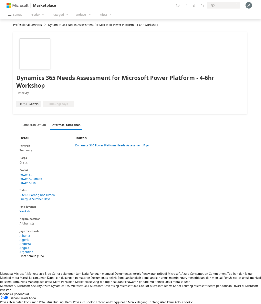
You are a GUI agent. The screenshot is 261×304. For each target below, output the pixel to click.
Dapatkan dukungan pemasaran (68, 278)
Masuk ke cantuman (33, 278)
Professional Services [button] (27, 25)
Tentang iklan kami (161, 302)
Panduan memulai (102, 273)
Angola (24, 248)
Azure (46, 286)
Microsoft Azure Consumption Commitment (197, 273)
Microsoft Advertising (104, 286)
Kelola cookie (184, 302)
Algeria (24, 240)
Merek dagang (137, 302)
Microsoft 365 (80, 286)
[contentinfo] (45, 24)
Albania (25, 236)
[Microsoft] (18, 5)
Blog (48, 273)
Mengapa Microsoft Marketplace (22, 273)
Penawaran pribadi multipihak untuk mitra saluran (156, 282)
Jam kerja (82, 273)
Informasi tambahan (66, 125)
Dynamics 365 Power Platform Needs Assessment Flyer (112, 145)
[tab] (35, 124)
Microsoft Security (29, 286)
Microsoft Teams (161, 286)
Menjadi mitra (9, 278)
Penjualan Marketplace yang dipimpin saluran (92, 282)
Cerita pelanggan (63, 273)
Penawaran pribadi (154, 273)
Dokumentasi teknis (128, 273)
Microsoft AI (8, 286)
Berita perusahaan (219, 286)
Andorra (25, 244)
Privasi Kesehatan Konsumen (19, 302)
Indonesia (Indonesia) (14, 294)
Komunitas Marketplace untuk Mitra (36, 282)
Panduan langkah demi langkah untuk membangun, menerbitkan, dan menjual (170, 278)
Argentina (26, 252)
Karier (177, 286)
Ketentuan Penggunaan (111, 302)
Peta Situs (45, 302)
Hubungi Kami (62, 302)
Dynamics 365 (60, 286)
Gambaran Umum (33, 125)
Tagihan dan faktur (240, 273)
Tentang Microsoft (194, 286)
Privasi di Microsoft (245, 286)
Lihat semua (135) (32, 256)
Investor (5, 290)
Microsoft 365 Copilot (134, 286)
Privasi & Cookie (84, 302)
